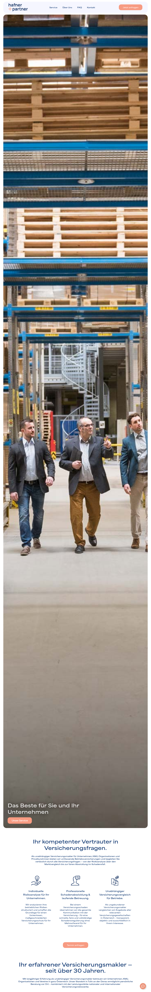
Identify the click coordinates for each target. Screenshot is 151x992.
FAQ (79, 7)
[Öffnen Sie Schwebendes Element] (143, 986)
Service (53, 7)
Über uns (67, 7)
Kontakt (91, 7)
